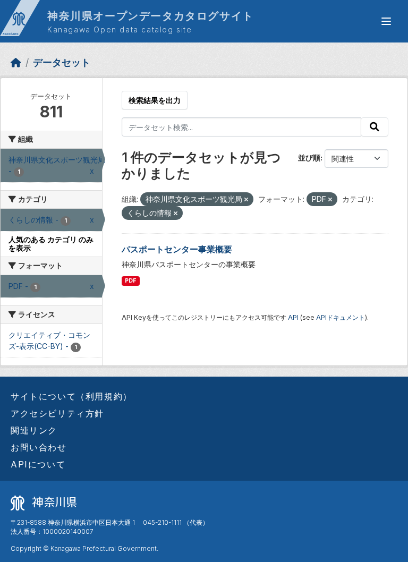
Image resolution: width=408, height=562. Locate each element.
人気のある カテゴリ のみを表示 (51, 244)
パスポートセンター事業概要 (177, 249)
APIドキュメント (340, 317)
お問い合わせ (39, 447)
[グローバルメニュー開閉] (386, 21)
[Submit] (374, 127)
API (293, 317)
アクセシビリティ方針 (57, 413)
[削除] (246, 199)
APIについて (38, 464)
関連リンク (34, 430)
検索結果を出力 (155, 100)
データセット (61, 62)
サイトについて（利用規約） (71, 396)
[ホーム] (16, 62)
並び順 (309, 157)
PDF (130, 280)
